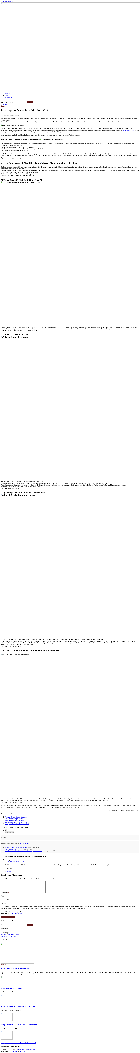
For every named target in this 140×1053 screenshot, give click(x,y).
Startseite (7, 94)
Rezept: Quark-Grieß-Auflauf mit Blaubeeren (63, 88)
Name (3, 896)
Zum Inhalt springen (7, 1)
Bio (6, 830)
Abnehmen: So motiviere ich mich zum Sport (18, 82)
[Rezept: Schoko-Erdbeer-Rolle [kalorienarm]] (7, 1039)
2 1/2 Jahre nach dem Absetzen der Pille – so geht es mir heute (23, 851)
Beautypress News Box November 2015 (17, 824)
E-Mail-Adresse (6, 899)
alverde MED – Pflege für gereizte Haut (17, 822)
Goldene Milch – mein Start (13, 849)
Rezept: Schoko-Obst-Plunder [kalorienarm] (18, 1006)
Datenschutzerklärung (32, 1049)
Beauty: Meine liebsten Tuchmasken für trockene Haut (22, 77)
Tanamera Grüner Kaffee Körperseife (16, 817)
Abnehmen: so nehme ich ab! (113, 77)
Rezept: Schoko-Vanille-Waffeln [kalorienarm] (19, 1025)
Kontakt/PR (8, 97)
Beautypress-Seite (128, 130)
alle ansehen (24, 843)
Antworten (8, 871)
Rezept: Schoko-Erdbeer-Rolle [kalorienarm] (18, 1043)
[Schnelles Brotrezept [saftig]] (7, 984)
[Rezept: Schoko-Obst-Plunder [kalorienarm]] (7, 1003)
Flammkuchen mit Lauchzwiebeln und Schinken (55, 82)
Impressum (21, 1049)
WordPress (14, 1051)
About (6, 95)
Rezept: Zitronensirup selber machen (16, 847)
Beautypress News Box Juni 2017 (15, 820)
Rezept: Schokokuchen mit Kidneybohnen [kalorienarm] (23, 88)
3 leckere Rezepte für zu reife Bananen (58, 77)
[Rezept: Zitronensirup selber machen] (17, 963)
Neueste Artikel (9, 832)
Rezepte (3, 965)
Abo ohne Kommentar (16, 913)
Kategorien (4, 933)
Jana (6, 860)
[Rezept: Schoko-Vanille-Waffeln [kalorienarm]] (7, 1021)
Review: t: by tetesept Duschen (14, 819)
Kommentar (5, 892)
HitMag (22, 1051)
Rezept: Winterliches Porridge (85, 82)
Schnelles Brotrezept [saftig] (11, 988)
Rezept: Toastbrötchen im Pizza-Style (87, 77)
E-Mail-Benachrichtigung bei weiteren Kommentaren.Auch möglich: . (19, 912)
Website (3, 903)
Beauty (3, 106)
